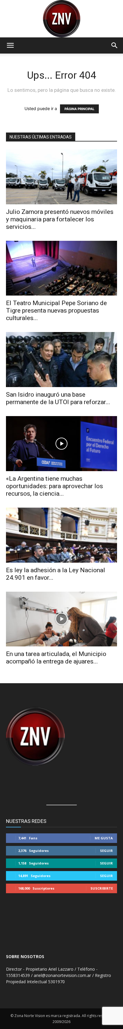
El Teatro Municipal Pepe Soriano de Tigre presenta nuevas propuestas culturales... (56, 310)
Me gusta (104, 838)
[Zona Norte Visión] (61, 18)
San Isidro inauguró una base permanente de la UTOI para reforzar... (58, 398)
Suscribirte (101, 888)
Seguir (106, 850)
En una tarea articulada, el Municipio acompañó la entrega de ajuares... (56, 657)
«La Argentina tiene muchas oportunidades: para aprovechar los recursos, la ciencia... (54, 486)
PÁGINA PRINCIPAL (79, 109)
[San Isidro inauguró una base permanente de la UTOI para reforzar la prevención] (61, 359)
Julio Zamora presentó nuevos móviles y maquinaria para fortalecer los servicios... (59, 219)
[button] (10, 45)
